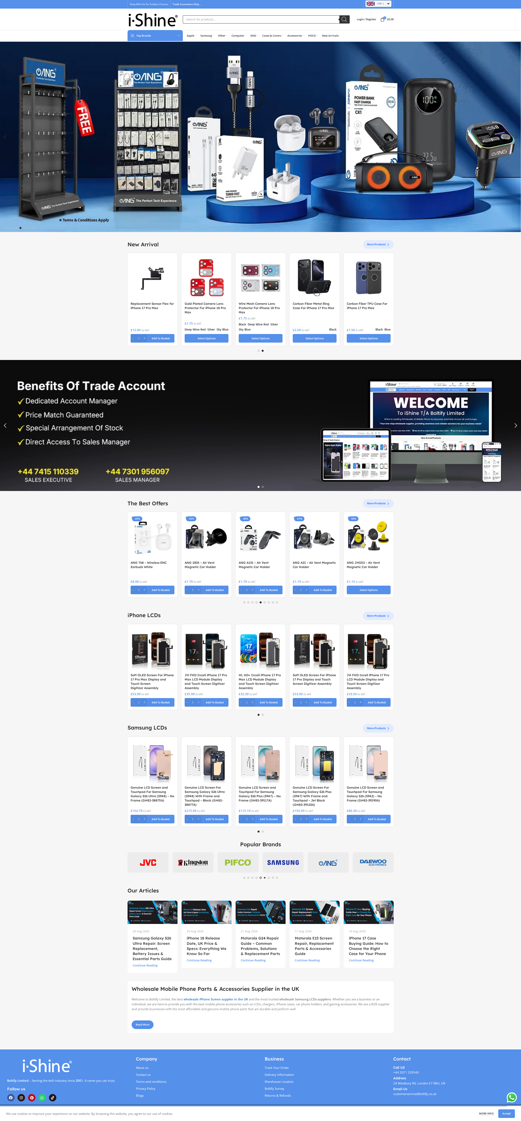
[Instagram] (21, 1097)
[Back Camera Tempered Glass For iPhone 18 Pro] (261, 278)
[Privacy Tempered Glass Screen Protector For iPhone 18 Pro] (315, 278)
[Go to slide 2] (8, 228)
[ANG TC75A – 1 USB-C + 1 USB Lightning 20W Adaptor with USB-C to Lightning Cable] (369, 537)
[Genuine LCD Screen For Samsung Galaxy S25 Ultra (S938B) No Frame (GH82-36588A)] (261, 762)
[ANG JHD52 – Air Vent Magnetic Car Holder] (315, 537)
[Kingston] (193, 862)
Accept (506, 1113)
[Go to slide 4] (16, 228)
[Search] (344, 19)
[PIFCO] (238, 862)
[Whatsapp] (42, 1097)
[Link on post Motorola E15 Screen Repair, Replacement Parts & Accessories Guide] (315, 912)
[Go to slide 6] (25, 228)
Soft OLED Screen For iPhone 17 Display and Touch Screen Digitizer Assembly (206, 679)
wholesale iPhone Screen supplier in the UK (216, 999)
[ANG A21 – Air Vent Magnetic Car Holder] (261, 537)
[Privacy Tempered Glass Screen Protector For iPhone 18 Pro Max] (206, 278)
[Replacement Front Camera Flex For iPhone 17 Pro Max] (369, 278)
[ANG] (328, 862)
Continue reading (145, 965)
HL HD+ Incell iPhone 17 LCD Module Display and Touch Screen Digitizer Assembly (314, 679)
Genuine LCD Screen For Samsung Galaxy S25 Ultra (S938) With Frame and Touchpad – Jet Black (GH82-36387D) (205, 796)
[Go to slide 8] (33, 228)
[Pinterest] (31, 1097)
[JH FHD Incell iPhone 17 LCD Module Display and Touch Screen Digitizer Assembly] (261, 649)
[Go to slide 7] (29, 228)
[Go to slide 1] (4, 228)
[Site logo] (153, 19)
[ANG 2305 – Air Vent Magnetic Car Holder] (152, 537)
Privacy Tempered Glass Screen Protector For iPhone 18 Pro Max (206, 308)
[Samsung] (283, 862)
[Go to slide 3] (12, 228)
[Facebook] (11, 1097)
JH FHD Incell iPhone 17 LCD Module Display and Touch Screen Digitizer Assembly (260, 679)
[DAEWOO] (373, 862)
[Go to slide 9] (277, 602)
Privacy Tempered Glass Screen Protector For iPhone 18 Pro (314, 308)
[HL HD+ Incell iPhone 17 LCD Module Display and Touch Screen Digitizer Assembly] (315, 649)
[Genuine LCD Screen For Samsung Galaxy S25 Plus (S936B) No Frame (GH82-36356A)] (369, 762)
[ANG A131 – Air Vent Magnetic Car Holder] (206, 537)
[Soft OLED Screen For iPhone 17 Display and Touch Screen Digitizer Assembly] (206, 649)
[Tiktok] (52, 1097)
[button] (5, 137)
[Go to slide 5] (20, 228)
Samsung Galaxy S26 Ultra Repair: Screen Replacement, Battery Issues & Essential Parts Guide (152, 948)
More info (486, 1113)
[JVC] (148, 862)
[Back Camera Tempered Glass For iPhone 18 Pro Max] (152, 278)
